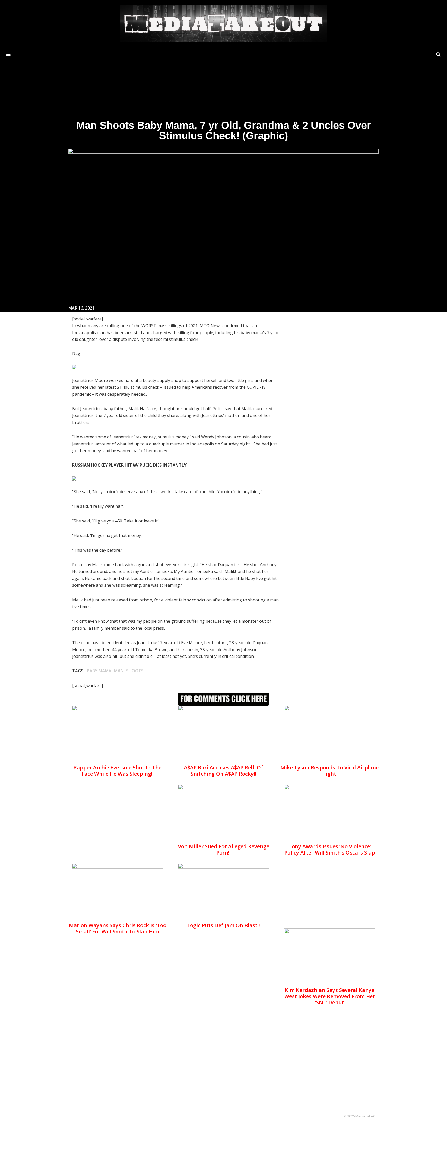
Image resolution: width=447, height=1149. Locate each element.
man (119, 671)
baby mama (99, 671)
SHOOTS (135, 671)
